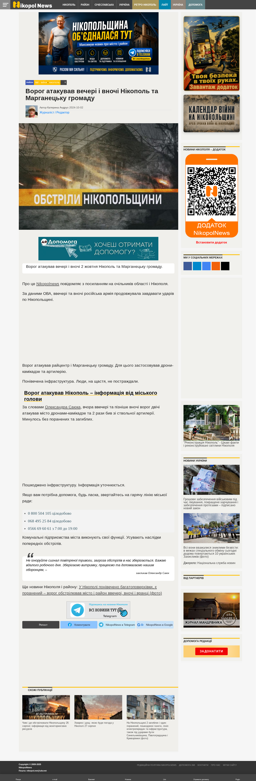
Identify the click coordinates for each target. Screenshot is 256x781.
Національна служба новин (216, 563)
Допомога (195, 4)
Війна (44, 82)
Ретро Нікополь (145, 4)
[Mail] (225, 266)
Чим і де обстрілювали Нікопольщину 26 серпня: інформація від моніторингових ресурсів (45, 725)
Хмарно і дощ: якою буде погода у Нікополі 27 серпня (94, 724)
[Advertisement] (98, 334)
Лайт (165, 4)
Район (85, 4)
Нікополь (69, 4)
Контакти (203, 765)
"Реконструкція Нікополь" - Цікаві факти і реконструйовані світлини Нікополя (211, 444)
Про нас (215, 765)
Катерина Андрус (57, 107)
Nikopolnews (47, 284)
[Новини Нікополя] (32, 7)
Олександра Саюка (63, 407)
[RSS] (216, 266)
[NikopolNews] (98, 610)
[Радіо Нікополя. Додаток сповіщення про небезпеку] (211, 53)
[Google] (206, 266)
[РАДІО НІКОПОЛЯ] (211, 113)
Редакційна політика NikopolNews (156, 765)
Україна (124, 4)
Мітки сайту (230, 765)
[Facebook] (187, 266)
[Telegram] (197, 266)
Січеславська (104, 4)
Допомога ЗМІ (187, 765)
